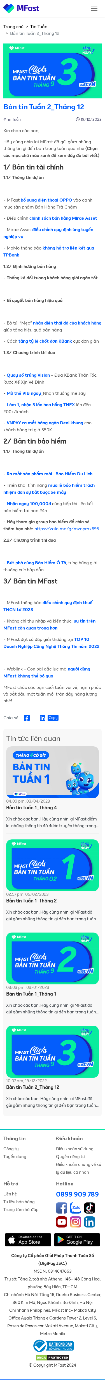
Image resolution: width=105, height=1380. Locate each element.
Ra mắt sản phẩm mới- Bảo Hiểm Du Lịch (49, 474)
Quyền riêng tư (70, 1157)
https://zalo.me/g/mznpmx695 (66, 529)
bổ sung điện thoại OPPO (46, 200)
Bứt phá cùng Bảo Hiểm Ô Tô (36, 563)
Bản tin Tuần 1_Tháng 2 (31, 901)
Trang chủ (13, 27)
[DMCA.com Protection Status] (52, 1357)
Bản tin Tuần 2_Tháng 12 (32, 1087)
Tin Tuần (38, 27)
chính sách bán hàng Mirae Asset (63, 218)
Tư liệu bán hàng (19, 1202)
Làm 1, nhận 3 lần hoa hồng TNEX (41, 405)
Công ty (11, 1149)
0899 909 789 (77, 1194)
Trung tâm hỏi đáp (21, 1210)
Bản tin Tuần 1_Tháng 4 (31, 808)
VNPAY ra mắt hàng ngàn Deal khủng (45, 423)
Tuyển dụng (14, 1157)
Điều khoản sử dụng (75, 1149)
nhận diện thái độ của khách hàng (67, 323)
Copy (53, 718)
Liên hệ (10, 1194)
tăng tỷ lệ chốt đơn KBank (44, 341)
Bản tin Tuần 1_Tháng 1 (31, 994)
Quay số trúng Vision (28, 375)
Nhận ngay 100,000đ (29, 504)
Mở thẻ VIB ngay (24, 393)
